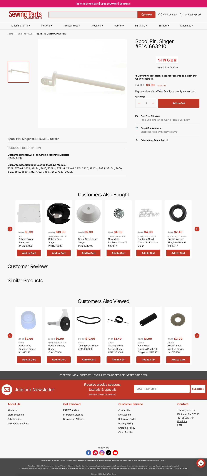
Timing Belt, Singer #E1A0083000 (88, 347)
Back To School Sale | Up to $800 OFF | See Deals (103, 3)
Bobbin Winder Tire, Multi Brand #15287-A (177, 242)
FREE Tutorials (71, 410)
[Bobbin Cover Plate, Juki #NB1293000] (28, 229)
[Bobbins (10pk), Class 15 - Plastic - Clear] (148, 229)
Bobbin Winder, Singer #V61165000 (56, 349)
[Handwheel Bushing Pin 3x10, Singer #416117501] (148, 336)
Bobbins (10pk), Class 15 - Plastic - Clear (148, 242)
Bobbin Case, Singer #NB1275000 (55, 242)
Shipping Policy (126, 427)
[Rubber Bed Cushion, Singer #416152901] (28, 336)
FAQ (179, 425)
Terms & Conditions (18, 423)
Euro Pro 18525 (25, 34)
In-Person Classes (73, 414)
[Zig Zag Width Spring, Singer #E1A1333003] (118, 336)
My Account (124, 414)
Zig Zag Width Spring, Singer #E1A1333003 (116, 349)
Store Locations (16, 414)
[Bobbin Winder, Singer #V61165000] (58, 336)
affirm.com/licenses (128, 468)
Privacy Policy (125, 423)
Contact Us (124, 410)
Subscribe (198, 389)
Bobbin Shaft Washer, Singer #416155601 (176, 349)
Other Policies (126, 432)
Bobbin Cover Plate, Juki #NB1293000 (25, 242)
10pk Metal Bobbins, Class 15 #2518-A (117, 242)
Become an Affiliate (73, 419)
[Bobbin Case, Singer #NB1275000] (58, 229)
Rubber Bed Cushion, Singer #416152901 (27, 349)
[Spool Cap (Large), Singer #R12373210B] (88, 229)
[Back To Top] (202, 471)
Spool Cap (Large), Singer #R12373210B (88, 242)
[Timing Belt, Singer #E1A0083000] (88, 336)
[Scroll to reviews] (167, 53)
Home (10, 34)
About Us (12, 410)
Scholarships (15, 419)
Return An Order (127, 419)
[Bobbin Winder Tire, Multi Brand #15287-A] (178, 229)
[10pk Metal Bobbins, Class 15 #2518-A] (118, 229)
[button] (190, 14)
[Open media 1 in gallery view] (120, 45)
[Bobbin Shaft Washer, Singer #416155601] (178, 336)
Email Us (182, 421)
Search (148, 14)
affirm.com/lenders (120, 466)
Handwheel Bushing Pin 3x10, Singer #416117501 (148, 349)
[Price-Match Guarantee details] (166, 140)
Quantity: (140, 96)
